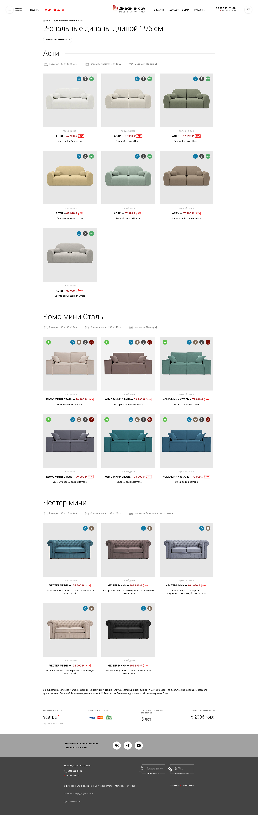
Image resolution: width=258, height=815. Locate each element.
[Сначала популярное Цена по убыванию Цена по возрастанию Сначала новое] (57, 40)
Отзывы (131, 786)
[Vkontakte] (117, 745)
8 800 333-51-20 (226, 8)
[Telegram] (128, 745)
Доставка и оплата (179, 10)
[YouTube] (139, 745)
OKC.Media (189, 785)
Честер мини (60, 585)
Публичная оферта (72, 801)
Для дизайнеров (84, 786)
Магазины (199, 10)
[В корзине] (248, 9)
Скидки (54, 10)
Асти (61, 136)
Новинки (34, 10)
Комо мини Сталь (60, 399)
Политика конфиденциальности (78, 793)
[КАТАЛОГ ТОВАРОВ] (9, 9)
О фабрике (159, 10)
